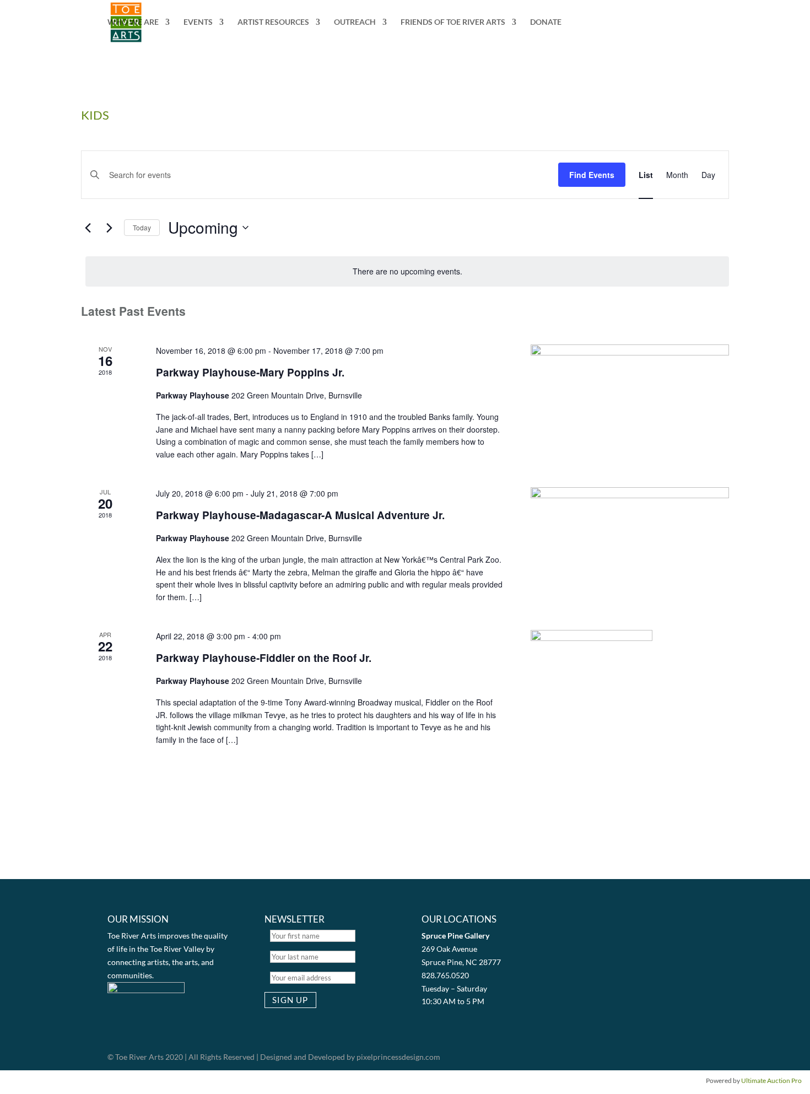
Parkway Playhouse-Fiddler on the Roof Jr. (263, 657)
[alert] (407, 271)
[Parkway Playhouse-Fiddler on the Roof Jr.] (630, 693)
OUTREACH (355, 22)
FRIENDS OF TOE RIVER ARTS (453, 22)
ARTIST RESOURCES (273, 22)
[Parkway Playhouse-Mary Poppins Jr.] (630, 390)
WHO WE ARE (133, 22)
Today (142, 227)
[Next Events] (109, 227)
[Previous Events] (87, 227)
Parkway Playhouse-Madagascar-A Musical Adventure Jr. (300, 515)
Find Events (591, 174)
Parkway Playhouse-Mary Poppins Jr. (250, 372)
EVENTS (198, 22)
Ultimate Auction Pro (771, 1080)
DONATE (545, 22)
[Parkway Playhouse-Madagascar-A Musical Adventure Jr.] (630, 533)
